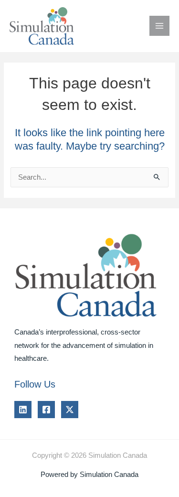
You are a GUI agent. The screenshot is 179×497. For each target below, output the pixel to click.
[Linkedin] (23, 409)
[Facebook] (46, 409)
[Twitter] (69, 409)
